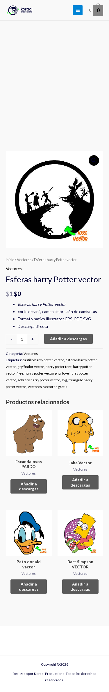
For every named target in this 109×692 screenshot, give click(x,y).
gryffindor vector (30, 366)
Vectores (24, 260)
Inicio (10, 260)
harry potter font (59, 366)
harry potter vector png (43, 373)
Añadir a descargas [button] (29, 486)
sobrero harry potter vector (38, 380)
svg (64, 380)
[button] (94, 160)
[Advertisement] (54, 78)
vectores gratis (55, 386)
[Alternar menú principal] (78, 10)
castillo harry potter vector (43, 360)
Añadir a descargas (68, 338)
